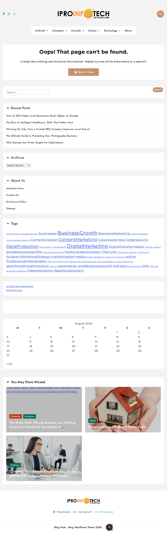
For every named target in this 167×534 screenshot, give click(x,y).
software (120, 266)
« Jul (9, 363)
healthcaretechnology (82, 252)
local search (143, 252)
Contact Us (12, 195)
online (131, 257)
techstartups (134, 266)
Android (40, 30)
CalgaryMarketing (139, 234)
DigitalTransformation (126, 247)
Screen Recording (124, 262)
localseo (12, 257)
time (145, 266)
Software (15, 465)
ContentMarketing (78, 239)
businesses (48, 233)
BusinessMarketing (114, 233)
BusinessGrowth (77, 233)
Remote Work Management (83, 262)
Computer (58, 30)
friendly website (153, 247)
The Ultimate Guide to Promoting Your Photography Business (41, 136)
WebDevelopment (69, 271)
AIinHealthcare (13, 234)
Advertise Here (15, 188)
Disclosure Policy (16, 202)
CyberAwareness (111, 240)
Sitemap (10, 208)
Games (92, 30)
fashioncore (14, 290)
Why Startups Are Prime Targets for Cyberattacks (34, 142)
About (128, 30)
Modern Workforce (95, 257)
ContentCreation (44, 240)
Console (76, 30)
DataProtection (22, 246)
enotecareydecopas (19, 286)
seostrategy (67, 266)
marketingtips (62, 257)
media (80, 257)
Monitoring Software (115, 257)
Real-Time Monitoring (58, 262)
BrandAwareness (29, 234)
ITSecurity (109, 252)
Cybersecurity (137, 240)
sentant (53, 266)
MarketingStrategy (35, 257)
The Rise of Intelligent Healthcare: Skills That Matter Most (39, 122)
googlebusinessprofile (24, 252)
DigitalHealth (59, 247)
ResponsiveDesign (106, 262)
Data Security (46, 247)
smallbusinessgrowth (95, 266)
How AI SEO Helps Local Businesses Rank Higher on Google (42, 116)
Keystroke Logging (127, 252)
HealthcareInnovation (53, 252)
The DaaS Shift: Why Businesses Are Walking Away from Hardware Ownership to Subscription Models (42, 427)
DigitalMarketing (87, 246)
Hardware (29, 416)
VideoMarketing (40, 271)
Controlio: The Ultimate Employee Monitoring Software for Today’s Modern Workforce (42, 473)
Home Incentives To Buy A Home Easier (117, 427)
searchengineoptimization (27, 266)
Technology (110, 30)
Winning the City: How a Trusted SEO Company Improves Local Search (48, 129)
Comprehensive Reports (18, 240)
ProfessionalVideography (26, 261)
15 (117, 341)
